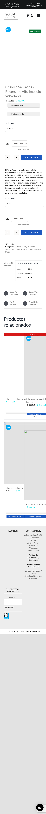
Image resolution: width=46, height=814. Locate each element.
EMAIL (12, 597)
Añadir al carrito (31, 157)
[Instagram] (8, 534)
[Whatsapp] (17, 534)
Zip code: (9, 128)
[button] (40, 807)
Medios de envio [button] (17, 114)
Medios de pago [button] (17, 105)
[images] (23, 52)
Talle (7, 144)
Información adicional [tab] (9, 264)
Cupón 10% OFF (22, 249)
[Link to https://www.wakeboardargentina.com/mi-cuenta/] (32, 15)
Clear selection (23, 149)
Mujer (7, 252)
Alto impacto (20, 246)
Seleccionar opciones (14, 517)
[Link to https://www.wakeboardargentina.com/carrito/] (28, 15)
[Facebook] (13, 534)
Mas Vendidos (35, 249)
